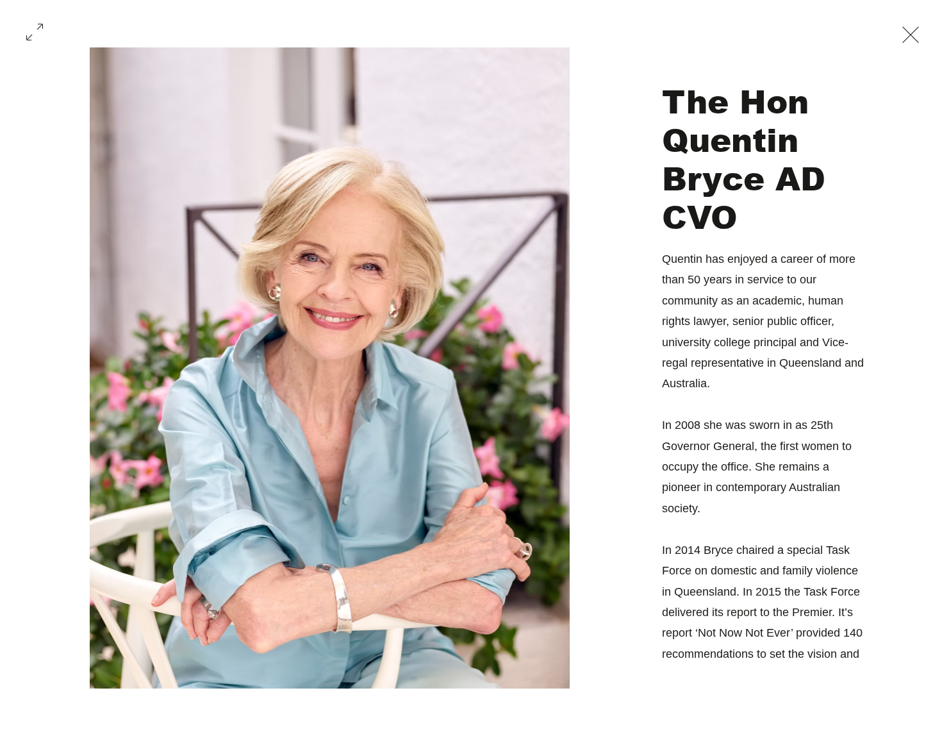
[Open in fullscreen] (34, 31)
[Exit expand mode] (910, 33)
